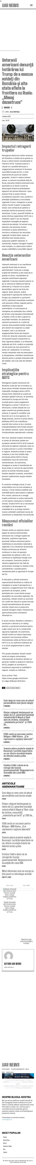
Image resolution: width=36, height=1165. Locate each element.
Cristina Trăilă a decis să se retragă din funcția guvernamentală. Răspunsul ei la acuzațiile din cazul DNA (19, 769)
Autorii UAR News (15, 112)
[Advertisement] (18, 28)
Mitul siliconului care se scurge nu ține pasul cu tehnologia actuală (18, 872)
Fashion (6, 706)
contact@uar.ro (7, 1119)
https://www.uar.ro (9, 967)
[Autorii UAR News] (4, 112)
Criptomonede (8, 1088)
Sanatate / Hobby (6, 877)
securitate (18, 688)
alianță (8, 688)
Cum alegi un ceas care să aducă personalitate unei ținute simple (19, 701)
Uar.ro (31, 1160)
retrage (12, 688)
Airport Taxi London (15, 1082)
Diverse (6, 728)
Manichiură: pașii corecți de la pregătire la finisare (26, 941)
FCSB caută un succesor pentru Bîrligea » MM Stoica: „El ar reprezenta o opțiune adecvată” (18, 736)
